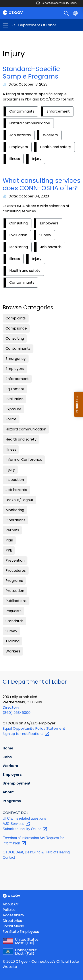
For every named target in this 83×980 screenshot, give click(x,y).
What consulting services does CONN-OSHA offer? (41, 184)
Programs (14, 580)
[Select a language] (76, 13)
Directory (11, 707)
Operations (15, 520)
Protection (15, 590)
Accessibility (13, 915)
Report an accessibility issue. (59, 3)
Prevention (15, 560)
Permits (12, 530)
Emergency (16, 358)
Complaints (16, 318)
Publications (16, 600)
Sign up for (23, 733)
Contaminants (21, 111)
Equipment (15, 388)
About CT (11, 904)
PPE (9, 550)
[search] (66, 13)
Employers (18, 146)
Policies (9, 909)
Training (12, 641)
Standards (14, 620)
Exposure (13, 409)
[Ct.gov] (21, 12)
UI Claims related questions (24, 818)
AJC (14, 824)
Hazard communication (29, 123)
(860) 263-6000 (17, 712)
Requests (13, 610)
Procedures (16, 570)
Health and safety (55, 146)
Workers (50, 135)
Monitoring (18, 246)
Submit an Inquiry (22, 829)
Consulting (18, 223)
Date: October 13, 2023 (27, 84)
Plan (9, 540)
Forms (11, 419)
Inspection (15, 479)
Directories (12, 920)
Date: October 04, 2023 (28, 196)
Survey (45, 235)
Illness (14, 158)
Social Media (13, 926)
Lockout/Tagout (19, 499)
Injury (36, 158)
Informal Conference (24, 459)
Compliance (16, 328)
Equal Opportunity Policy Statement (34, 728)
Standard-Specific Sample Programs (31, 73)
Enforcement (58, 111)
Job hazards (20, 135)
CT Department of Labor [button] (23, 25)
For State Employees (21, 931)
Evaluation (18, 235)
